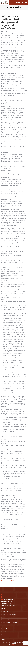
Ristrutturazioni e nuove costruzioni (10, 622)
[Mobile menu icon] (25, 2)
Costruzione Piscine (7, 619)
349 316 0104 (20, 2)
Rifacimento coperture (7, 617)
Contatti (4, 634)
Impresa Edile (5, 628)
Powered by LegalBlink (7, 581)
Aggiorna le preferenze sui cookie (8, 605)
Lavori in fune (5, 611)
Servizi (4, 631)
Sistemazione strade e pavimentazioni (10, 614)
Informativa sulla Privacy (7, 601)
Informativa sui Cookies (6, 603)
